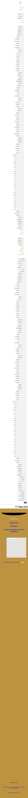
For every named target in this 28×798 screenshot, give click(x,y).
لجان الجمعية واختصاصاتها (18, 79)
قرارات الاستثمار (17, 88)
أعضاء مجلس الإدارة (17, 56)
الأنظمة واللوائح (19, 223)
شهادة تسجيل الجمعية (19, 29)
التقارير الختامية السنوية (17, 146)
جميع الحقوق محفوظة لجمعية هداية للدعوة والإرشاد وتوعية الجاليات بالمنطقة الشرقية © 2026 (14, 787)
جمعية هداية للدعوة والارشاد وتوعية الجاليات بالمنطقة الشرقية (14, 530)
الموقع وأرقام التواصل (17, 104)
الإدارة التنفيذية (19, 74)
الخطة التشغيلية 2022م (17, 121)
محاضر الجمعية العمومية (16, 45)
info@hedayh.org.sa (14, 523)
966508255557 (14, 526)
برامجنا (22, 479)
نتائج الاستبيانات (19, 227)
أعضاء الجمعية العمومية (16, 39)
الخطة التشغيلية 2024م (17, 133)
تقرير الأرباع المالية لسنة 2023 (14, 194)
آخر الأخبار (22, 477)
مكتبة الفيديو (19, 239)
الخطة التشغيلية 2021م (17, 115)
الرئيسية (22, 259)
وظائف (22, 492)
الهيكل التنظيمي (19, 139)
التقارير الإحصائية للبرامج (17, 213)
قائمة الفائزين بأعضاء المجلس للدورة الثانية (17, 65)
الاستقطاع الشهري (21, 251)
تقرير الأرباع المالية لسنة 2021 (14, 173)
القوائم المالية (14, 155)
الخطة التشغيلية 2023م (17, 127)
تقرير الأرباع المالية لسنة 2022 (14, 184)
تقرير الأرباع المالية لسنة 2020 (14, 163)
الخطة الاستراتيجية (18, 218)
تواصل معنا (20, 254)
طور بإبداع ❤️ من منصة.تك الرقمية (14, 792)
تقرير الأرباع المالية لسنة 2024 (14, 205)
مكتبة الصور (20, 243)
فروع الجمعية (19, 17)
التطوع (22, 494)
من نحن (19, 14)
